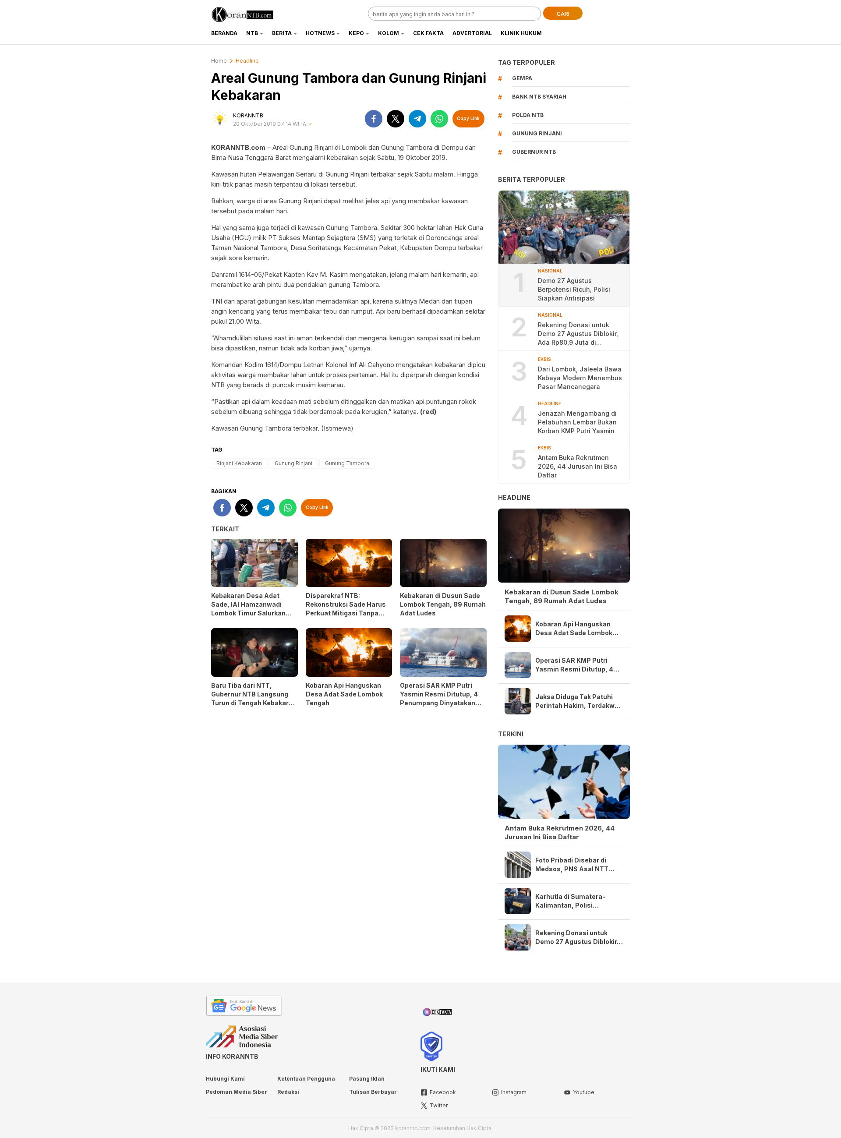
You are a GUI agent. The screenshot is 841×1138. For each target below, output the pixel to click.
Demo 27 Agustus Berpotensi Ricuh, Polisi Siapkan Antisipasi (574, 289)
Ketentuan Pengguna (306, 1078)
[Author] (220, 118)
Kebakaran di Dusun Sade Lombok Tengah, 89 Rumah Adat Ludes (443, 604)
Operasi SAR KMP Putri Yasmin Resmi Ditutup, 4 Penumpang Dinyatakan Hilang (439, 698)
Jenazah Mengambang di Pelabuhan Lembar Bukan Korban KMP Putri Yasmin (577, 422)
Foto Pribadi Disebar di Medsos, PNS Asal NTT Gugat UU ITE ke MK (571, 864)
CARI (563, 14)
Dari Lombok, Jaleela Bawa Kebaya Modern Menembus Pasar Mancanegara (580, 377)
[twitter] (395, 118)
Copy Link (468, 118)
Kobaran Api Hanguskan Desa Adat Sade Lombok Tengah (344, 694)
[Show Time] (310, 124)
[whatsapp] (439, 118)
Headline (247, 60)
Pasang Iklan (367, 1078)
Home (219, 60)
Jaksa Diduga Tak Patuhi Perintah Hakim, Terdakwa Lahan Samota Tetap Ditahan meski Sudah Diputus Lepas (576, 701)
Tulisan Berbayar (373, 1092)
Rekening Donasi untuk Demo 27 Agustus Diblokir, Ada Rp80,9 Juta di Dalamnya (578, 334)
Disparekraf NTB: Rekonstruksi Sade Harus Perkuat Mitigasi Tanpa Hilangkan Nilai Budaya (346, 609)
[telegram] (417, 118)
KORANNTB (248, 115)
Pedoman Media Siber (236, 1092)
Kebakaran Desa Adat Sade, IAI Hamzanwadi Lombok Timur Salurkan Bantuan (248, 609)
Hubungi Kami (225, 1078)
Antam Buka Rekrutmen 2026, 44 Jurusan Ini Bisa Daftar (577, 466)
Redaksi (288, 1092)
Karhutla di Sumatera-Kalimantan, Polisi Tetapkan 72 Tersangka (572, 901)
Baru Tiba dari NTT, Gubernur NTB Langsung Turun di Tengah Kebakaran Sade (254, 698)
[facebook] (373, 118)
